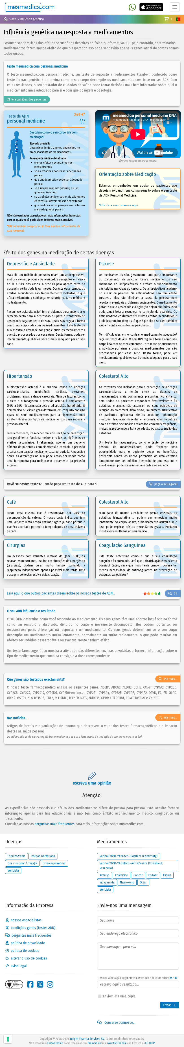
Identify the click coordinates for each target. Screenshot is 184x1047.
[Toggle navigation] (175, 6)
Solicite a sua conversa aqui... (119, 205)
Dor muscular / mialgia (22, 863)
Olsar (143, 882)
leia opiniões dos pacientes (29, 99)
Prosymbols (94, 1043)
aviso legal (19, 966)
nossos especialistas (26, 920)
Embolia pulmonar (54, 863)
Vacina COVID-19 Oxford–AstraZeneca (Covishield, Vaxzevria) (131, 865)
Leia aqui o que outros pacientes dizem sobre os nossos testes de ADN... (61, 593)
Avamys (105, 875)
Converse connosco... (119, 1022)
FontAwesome (55, 1043)
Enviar (167, 1005)
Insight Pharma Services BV (87, 1039)
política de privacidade (28, 943)
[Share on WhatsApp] (132, 7)
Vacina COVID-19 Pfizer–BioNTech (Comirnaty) (129, 856)
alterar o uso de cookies (29, 958)
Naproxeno (127, 882)
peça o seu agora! (165, 484)
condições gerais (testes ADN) (33, 928)
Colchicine (121, 875)
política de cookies (25, 951)
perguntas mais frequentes (54, 824)
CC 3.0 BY (150, 1043)
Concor (138, 875)
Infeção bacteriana (43, 856)
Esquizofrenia (16, 856)
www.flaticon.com (117, 1043)
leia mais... (170, 679)
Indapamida (107, 882)
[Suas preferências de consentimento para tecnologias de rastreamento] (8, 1039)
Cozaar (153, 875)
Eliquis (167, 875)
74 (175, 593)
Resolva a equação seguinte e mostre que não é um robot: (137, 977)
